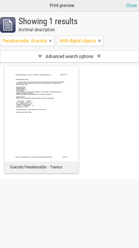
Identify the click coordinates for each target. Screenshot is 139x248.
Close (131, 5)
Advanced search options (69, 56)
